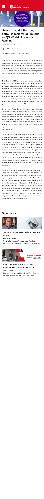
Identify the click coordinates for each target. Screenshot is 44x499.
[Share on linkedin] (8, 48)
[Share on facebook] (3, 48)
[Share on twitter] (13, 48)
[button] (3, 6)
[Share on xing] (17, 48)
